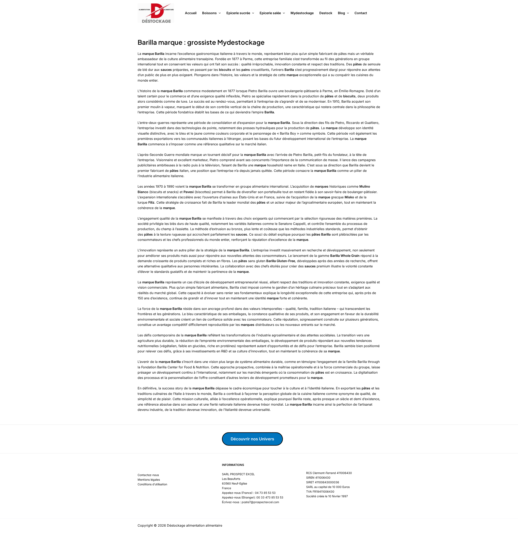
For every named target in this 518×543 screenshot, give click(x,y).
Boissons (209, 13)
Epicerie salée (270, 13)
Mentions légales (149, 479)
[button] (219, 13)
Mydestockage (302, 13)
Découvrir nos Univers (252, 439)
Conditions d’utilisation (152, 484)
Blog (341, 13)
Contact (361, 13)
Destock (325, 13)
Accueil (190, 13)
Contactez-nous (148, 475)
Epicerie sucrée (238, 13)
